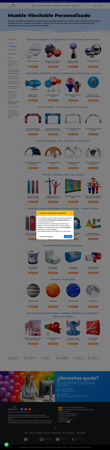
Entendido (68, 236)
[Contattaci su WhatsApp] (6, 444)
